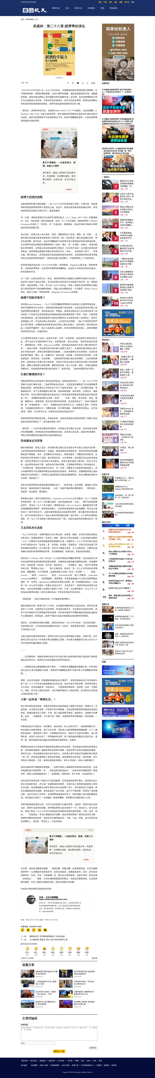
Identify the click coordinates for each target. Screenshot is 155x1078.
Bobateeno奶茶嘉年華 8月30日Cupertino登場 (126, 300)
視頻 (102, 8)
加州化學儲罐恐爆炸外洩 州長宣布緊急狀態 (127, 462)
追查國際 (34, 1065)
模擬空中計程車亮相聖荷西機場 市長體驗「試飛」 (126, 184)
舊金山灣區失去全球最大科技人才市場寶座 (126, 209)
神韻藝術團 (55, 1065)
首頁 (22, 19)
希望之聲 (75, 1065)
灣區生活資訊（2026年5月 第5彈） (126, 437)
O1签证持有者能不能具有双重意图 (127, 398)
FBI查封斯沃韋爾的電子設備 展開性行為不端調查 (127, 248)
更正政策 (34, 1061)
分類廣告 (91, 8)
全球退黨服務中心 (87, 1065)
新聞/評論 (56, 8)
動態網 (106, 1065)
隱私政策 (52, 1061)
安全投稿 (61, 1061)
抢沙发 (94, 958)
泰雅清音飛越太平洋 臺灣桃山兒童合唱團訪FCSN (126, 222)
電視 (99, 2)
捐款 (115, 2)
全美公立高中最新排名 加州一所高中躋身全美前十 (127, 196)
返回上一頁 (59, 1051)
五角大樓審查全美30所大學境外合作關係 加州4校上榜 (127, 274)
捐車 (110, 2)
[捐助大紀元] (118, 716)
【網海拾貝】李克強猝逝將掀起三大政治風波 (46, 936)
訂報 (105, 2)
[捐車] (118, 335)
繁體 (132, 2)
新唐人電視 (44, 1065)
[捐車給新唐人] (118, 80)
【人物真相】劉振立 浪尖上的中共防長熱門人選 (48, 940)
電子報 (127, 2)
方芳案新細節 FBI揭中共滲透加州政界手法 (126, 235)
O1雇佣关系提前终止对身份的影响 (127, 424)
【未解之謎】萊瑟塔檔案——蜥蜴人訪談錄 (126, 359)
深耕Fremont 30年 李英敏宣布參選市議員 (126, 411)
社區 (67, 8)
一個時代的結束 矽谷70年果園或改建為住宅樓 (127, 261)
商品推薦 (113, 8)
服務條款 (43, 1061)
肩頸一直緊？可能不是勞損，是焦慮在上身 (126, 372)
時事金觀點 (30, 19)
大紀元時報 (65, 1065)
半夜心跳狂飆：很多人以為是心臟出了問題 (126, 346)
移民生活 (78, 8)
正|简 (93, 83)
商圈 (120, 2)
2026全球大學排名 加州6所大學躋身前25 (127, 385)
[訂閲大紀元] (118, 674)
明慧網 (99, 1065)
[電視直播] (118, 737)
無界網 (114, 1065)
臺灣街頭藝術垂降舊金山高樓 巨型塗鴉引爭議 (127, 287)
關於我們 (24, 1061)
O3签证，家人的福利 (127, 448)
